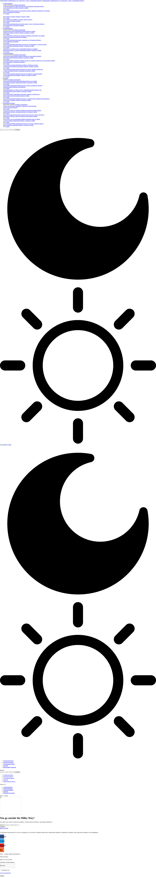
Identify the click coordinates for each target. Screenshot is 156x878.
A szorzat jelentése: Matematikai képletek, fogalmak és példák (19, 120)
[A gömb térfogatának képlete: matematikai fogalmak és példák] (23, 69)
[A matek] (5, 444)
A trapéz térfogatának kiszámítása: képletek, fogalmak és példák (19, 75)
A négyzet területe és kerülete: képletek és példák (15, 8)
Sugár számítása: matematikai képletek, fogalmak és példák (18, 125)
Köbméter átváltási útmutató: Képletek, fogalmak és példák (18, 57)
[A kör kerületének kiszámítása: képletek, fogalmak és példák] (25, 44)
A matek (7, 9)
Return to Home (4, 828)
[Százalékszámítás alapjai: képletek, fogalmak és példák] (22, 90)
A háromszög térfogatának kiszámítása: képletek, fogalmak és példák (20, 66)
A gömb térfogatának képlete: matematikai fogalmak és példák (19, 71)
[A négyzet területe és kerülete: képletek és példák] (23, 6)
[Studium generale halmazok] (19, 106)
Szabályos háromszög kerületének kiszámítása (15, 37)
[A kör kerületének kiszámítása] (22, 40)
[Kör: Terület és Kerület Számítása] (17, 19)
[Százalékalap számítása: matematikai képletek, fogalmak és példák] (20, 81)
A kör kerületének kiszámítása (11, 41)
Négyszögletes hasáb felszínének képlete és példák (16, 95)
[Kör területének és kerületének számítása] (23, 24)
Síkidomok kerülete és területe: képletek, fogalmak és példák (18, 32)
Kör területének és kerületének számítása (13, 25)
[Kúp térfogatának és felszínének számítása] (29, 60)
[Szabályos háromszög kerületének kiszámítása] (24, 35)
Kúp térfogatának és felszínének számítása (14, 62)
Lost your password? (5, 873)
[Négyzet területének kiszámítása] (26, 10)
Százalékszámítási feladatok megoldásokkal (14, 87)
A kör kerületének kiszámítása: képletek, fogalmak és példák (18, 46)
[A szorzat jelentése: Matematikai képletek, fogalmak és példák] (21, 119)
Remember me (5, 870)
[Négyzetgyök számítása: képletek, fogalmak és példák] (26, 98)
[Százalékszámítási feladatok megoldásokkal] (22, 85)
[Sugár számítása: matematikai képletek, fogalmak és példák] (23, 123)
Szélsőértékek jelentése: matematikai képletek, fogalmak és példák (20, 112)
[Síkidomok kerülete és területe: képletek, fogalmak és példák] (19, 31)
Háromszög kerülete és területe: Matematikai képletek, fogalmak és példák (22, 50)
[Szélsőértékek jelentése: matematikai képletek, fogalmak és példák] (22, 110)
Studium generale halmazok (10, 107)
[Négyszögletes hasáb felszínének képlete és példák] (21, 94)
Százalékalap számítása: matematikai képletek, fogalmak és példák (20, 82)
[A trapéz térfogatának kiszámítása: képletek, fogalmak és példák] (22, 74)
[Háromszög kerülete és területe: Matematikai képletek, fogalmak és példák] (20, 49)
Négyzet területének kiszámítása (11, 12)
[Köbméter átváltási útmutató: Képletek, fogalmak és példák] (22, 56)
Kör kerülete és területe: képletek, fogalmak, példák (16, 16)
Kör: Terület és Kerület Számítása (11, 21)
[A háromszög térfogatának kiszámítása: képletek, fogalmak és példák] (20, 65)
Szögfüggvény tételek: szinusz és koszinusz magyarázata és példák (20, 116)
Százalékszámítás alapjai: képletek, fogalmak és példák (17, 91)
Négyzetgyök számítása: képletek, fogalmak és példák (17, 100)
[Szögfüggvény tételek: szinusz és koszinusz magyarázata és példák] (23, 115)
